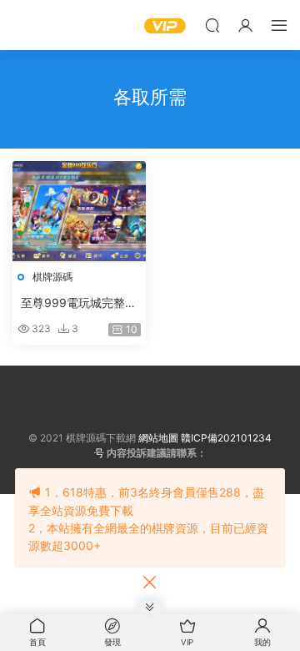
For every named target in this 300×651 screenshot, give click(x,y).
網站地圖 (158, 437)
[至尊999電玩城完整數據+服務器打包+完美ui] (79, 211)
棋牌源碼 (52, 276)
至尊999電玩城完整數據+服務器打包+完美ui (79, 303)
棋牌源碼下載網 (37, 25)
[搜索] (212, 25)
